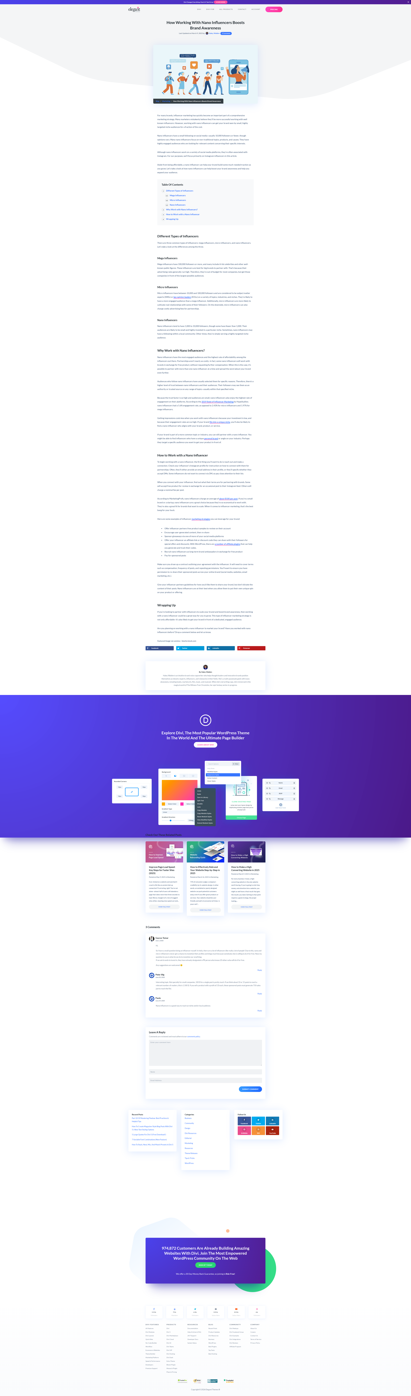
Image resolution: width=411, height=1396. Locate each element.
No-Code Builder (151, 1343)
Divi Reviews (233, 1343)
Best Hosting (212, 1354)
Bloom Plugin (171, 1365)
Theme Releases (191, 1153)
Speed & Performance (153, 1361)
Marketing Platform (152, 1357)
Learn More (220, 2)
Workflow (149, 1346)
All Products (226, 9)
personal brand (211, 438)
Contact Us (254, 1336)
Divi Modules (150, 1332)
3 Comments (226, 33)
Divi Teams (170, 1346)
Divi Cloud (170, 1339)
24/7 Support (192, 1336)
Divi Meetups (233, 1328)
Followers (154, 1313)
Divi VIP (169, 1350)
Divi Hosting (171, 1354)
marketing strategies (201, 519)
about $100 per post (228, 498)
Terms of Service (255, 1339)
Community (189, 1123)
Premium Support (151, 1368)
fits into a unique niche (220, 422)
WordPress (189, 1163)
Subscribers (216, 1313)
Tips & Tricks (190, 1158)
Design (187, 1128)
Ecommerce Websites (153, 1350)
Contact (242, 9)
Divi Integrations (235, 1339)
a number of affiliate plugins (227, 544)
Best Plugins (212, 1346)
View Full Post (164, 907)
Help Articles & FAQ (194, 1332)
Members (174, 1313)
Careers (253, 1332)
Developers (149, 1365)
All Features (149, 1328)
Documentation (193, 1328)
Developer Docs (193, 1339)
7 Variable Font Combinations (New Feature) (149, 1139)
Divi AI (169, 1343)
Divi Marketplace (172, 1336)
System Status (192, 1343)
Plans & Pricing (172, 1372)
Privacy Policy (255, 1343)
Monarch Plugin (172, 1368)
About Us (253, 1328)
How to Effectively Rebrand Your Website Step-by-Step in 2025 (205, 870)
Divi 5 (169, 1332)
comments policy (193, 1036)
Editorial (188, 1138)
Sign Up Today (205, 1265)
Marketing (166, 101)
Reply (260, 970)
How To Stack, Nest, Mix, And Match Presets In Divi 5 (152, 1144)
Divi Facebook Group (236, 1332)
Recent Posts (212, 1328)
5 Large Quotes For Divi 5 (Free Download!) (149, 1134)
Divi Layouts (150, 1336)
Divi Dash (170, 1357)
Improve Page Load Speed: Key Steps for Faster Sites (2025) (162, 870)
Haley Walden (214, 33)
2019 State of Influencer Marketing (218, 401)
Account (256, 9)
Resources (189, 1148)
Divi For (210, 9)
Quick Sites (149, 1339)
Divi (199, 9)
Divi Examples (234, 1336)
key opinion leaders (182, 297)
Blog (157, 101)
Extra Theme (171, 1361)
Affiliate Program (235, 1346)
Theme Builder (150, 1354)
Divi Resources (190, 1133)
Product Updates (214, 1332)
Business (188, 1118)
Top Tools (211, 1350)
